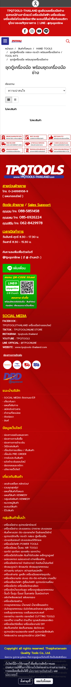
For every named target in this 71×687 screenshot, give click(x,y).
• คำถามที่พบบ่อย (12, 413)
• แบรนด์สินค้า (10, 506)
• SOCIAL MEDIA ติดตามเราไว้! (19, 398)
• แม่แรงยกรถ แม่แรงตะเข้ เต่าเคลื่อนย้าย (24, 559)
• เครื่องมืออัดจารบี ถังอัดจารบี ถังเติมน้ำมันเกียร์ (28, 563)
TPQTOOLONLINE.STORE (28, 330)
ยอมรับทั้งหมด (43, 681)
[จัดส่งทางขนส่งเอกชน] (36, 365)
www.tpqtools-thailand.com (31, 347)
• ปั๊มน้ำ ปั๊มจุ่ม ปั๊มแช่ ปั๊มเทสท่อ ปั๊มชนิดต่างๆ (26, 593)
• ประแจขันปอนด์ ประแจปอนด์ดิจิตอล (22, 540)
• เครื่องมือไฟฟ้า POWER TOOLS (20, 544)
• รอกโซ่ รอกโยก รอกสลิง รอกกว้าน (21, 551)
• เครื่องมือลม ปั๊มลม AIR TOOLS (20, 548)
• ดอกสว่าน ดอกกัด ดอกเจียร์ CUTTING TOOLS (29, 616)
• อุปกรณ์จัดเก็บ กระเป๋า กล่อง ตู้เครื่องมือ (24, 536)
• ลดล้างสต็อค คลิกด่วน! (16, 484)
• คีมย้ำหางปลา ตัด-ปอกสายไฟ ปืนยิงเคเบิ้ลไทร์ (27, 532)
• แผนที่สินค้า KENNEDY (15, 495)
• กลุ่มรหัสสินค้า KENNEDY (16, 499)
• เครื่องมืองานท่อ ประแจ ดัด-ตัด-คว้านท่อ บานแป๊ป (29, 578)
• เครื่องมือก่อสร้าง (12, 601)
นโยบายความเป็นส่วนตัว (41, 670)
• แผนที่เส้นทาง (10, 405)
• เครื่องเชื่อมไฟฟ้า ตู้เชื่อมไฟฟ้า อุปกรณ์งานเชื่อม (28, 582)
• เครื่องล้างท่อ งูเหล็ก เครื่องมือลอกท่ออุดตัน (26, 574)
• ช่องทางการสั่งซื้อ (13, 439)
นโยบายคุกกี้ (11, 674)
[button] (66, 41)
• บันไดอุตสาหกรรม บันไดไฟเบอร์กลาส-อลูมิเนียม (28, 609)
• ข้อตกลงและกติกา (13, 465)
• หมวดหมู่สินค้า (11, 503)
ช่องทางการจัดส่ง (12, 355)
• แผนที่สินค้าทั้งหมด (13, 491)
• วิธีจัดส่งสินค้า (11, 446)
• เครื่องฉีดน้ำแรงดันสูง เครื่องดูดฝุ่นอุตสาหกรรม (28, 590)
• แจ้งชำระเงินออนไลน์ (14, 462)
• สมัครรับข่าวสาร (11, 409)
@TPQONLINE (29, 343)
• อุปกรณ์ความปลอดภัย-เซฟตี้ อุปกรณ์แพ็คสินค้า (28, 632)
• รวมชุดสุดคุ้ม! (10, 487)
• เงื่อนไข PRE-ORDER (14, 454)
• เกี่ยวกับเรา (9, 401)
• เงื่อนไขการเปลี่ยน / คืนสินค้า (18, 450)
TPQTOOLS (23, 338)
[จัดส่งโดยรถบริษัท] (27, 365)
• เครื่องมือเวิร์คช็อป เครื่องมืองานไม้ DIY (24, 624)
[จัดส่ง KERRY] (7, 365)
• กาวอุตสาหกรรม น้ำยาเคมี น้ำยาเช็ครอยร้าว (25, 605)
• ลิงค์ (6, 420)
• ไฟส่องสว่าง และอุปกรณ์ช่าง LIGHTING (24, 635)
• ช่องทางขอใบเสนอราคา (15, 435)
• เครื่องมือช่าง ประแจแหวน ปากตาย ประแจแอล (27, 529)
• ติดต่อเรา (8, 417)
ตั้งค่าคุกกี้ (25, 681)
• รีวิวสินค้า (8, 510)
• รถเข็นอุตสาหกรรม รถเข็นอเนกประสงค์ (23, 612)
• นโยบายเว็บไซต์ (11, 469)
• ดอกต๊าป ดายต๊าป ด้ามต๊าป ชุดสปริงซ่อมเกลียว (28, 620)
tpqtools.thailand (28, 334)
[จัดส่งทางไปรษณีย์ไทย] (17, 365)
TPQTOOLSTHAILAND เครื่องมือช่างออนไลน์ (27, 325)
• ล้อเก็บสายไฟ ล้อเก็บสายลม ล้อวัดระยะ (23, 628)
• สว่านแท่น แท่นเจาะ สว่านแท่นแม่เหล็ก (22, 570)
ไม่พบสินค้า (11, 109)
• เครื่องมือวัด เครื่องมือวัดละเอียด (20, 586)
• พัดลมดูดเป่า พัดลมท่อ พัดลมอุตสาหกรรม (26, 567)
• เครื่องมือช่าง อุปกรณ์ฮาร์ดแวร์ (19, 525)
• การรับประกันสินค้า (13, 458)
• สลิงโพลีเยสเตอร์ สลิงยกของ (19, 597)
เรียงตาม (11, 84)
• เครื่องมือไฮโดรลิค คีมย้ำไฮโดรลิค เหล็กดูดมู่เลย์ (28, 555)
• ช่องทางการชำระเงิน (14, 442)
